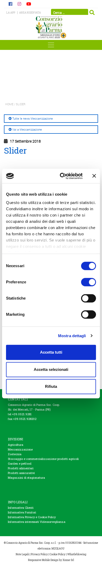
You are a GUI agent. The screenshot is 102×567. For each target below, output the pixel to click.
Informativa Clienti (20, 508)
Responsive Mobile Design (43, 560)
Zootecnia (14, 454)
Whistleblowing (76, 554)
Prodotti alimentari (20, 468)
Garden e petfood (19, 463)
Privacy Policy (39, 554)
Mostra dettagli (72, 336)
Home (9, 104)
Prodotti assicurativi (21, 473)
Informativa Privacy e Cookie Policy (32, 517)
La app (10, 12)
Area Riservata (30, 12)
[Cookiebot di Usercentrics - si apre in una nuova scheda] (62, 176)
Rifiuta (51, 386)
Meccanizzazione (20, 449)
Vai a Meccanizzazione (27, 129)
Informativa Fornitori (22, 512)
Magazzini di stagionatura (26, 478)
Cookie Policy (57, 554)
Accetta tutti (51, 352)
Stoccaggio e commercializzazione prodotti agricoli (43, 459)
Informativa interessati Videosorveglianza (36, 522)
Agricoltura (15, 445)
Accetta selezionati (51, 369)
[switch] (88, 282)
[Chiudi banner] (94, 176)
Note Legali (22, 554)
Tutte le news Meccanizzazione (32, 118)
